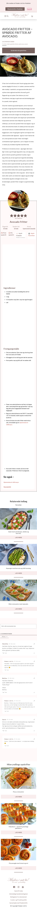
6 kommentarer (8, 41)
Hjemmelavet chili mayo (11, 482)
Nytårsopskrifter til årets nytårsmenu (15, 44)
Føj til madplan (20, 235)
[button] (11, 215)
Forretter (4, 44)
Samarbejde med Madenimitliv (18, 903)
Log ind (29, 9)
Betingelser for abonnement (18, 897)
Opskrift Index (18, 891)
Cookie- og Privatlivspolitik (18, 900)
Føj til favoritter (31, 234)
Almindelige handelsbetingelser (18, 894)
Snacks (26, 44)
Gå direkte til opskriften (18, 50)
